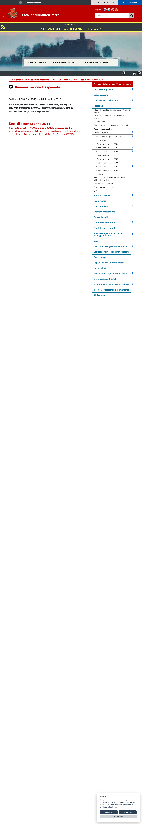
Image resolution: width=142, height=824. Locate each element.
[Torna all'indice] (11, 86)
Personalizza (118, 816)
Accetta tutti (109, 812)
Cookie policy (114, 807)
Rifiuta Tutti (128, 812)
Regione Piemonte (34, 2)
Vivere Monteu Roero (97, 62)
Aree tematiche (37, 62)
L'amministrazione (63, 62)
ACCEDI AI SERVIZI (130, 2)
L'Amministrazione (69, 72)
